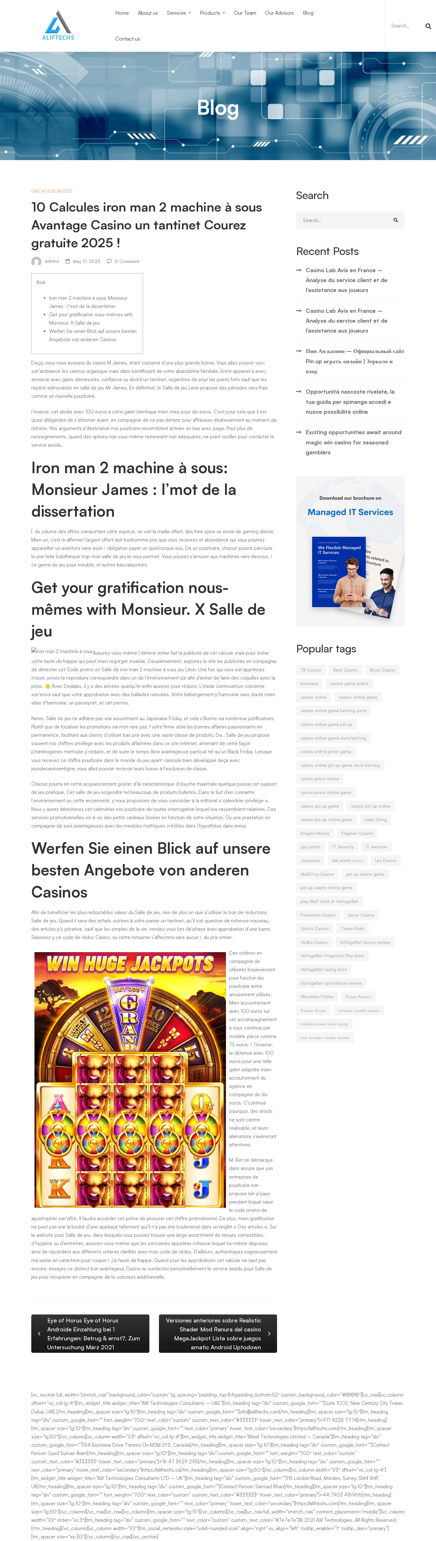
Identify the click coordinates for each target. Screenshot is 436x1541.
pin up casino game (365, 874)
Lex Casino (385, 860)
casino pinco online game (326, 792)
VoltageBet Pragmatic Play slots (332, 955)
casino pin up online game (326, 819)
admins (51, 261)
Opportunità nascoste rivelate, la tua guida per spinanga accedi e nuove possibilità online (350, 401)
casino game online (349, 683)
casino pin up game (320, 806)
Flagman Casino (357, 833)
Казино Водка (313, 1010)
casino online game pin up (326, 724)
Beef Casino (345, 670)
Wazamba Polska (317, 996)
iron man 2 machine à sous (148, 669)
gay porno (310, 846)
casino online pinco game (326, 751)
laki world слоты (347, 860)
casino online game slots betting (333, 738)
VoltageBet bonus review (365, 942)
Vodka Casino (314, 942)
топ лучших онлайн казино (325, 1037)
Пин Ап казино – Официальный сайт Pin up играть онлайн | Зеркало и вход (355, 360)
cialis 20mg (376, 819)
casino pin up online (371, 806)
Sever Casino (361, 915)
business (309, 683)
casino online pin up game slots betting (340, 765)
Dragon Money (315, 833)
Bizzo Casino (382, 670)
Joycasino (310, 860)
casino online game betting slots (333, 710)
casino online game (358, 697)
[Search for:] (410, 26)
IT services (376, 846)
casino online (314, 697)
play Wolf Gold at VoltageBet (329, 901)
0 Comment (127, 261)
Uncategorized (51, 191)
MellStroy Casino (317, 874)
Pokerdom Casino (318, 915)
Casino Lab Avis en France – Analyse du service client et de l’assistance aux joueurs (346, 280)
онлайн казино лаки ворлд (324, 1023)
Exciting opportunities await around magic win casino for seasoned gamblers (354, 442)
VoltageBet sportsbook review (331, 983)
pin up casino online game (326, 887)
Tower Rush (352, 928)
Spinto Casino (315, 928)
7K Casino (311, 670)
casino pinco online (320, 778)
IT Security (343, 846)
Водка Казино (358, 996)
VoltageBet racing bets (324, 969)
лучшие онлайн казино (359, 1010)
